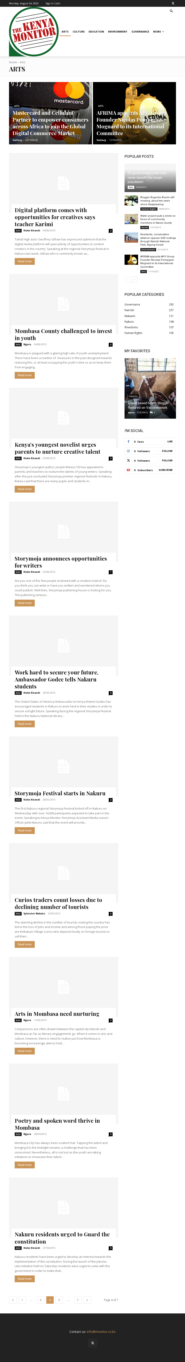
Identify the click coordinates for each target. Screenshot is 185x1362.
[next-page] (87, 1300)
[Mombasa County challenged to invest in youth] (63, 304)
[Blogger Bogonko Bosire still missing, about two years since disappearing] (131, 200)
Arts (16, 106)
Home (13, 62)
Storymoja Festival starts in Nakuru (60, 793)
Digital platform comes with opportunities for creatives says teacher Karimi (55, 217)
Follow (167, 451)
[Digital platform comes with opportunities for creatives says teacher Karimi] (63, 183)
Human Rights (148, 208)
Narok (144, 227)
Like (170, 441)
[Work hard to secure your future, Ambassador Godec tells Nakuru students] (63, 645)
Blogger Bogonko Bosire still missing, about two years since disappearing (157, 201)
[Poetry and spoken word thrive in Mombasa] (63, 1094)
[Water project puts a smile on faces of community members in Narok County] (131, 219)
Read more (25, 261)
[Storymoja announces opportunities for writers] (63, 532)
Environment (148, 249)
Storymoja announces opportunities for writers (61, 562)
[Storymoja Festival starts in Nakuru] (63, 766)
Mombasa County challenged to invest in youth (63, 334)
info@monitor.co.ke (101, 1331)
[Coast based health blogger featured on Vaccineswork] (150, 388)
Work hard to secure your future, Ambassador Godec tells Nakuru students (56, 679)
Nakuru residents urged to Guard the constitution (62, 1237)
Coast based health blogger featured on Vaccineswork (148, 405)
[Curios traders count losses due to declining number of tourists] (63, 873)
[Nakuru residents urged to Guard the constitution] (63, 1207)
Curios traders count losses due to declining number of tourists (58, 903)
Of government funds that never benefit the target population (147, 177)
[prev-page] (13, 1300)
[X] (173, 3)
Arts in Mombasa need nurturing (57, 1013)
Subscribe (166, 470)
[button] (171, 11)
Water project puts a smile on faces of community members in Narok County (158, 219)
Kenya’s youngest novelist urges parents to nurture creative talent (57, 448)
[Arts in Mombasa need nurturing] (63, 987)
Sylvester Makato (34, 913)
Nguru (27, 344)
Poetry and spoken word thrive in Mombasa (57, 1124)
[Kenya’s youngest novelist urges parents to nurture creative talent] (63, 418)
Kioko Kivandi (31, 230)
